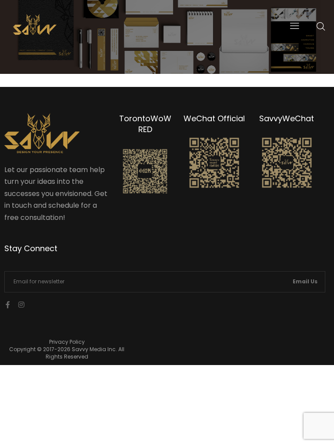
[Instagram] (21, 304)
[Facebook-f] (7, 304)
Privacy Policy (67, 341)
